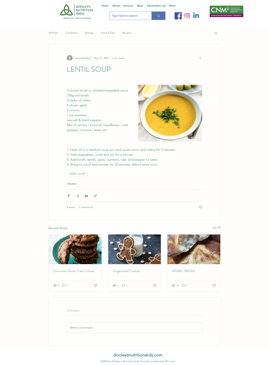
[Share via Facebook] (68, 196)
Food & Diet (108, 32)
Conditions (72, 32)
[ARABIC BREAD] (193, 249)
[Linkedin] (196, 15)
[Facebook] (178, 15)
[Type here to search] (158, 16)
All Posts (53, 32)
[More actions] (200, 58)
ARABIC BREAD (183, 271)
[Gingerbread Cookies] (134, 249)
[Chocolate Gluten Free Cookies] (75, 249)
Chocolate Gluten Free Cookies (73, 271)
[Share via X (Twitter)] (77, 196)
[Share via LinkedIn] (86, 196)
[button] (216, 32)
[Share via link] (95, 196)
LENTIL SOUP (77, 173)
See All (216, 227)
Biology (89, 32)
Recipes (126, 32)
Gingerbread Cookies (126, 271)
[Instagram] (187, 15)
